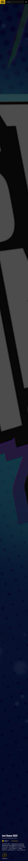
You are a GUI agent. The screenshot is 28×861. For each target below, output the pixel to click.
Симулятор (4, 838)
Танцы (15, 838)
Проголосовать (15, 840)
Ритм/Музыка (10, 838)
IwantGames (2, 2)
